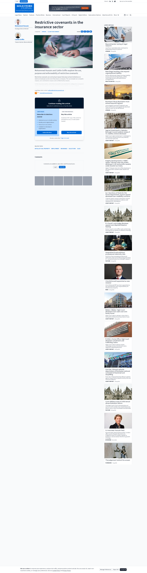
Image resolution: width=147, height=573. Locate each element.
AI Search (74, 15)
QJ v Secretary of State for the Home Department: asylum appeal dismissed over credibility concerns (117, 195)
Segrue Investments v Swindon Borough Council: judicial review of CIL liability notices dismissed (117, 132)
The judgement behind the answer (117, 460)
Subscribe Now (23, 1)
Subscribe (62, 167)
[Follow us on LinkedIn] (110, 1)
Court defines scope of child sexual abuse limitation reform (117, 402)
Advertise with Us (107, 15)
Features (31, 15)
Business (48, 15)
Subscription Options (94, 15)
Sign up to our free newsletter (126, 1)
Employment (55, 149)
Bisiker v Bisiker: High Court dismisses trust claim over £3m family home (116, 312)
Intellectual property (42, 149)
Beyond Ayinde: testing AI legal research (116, 45)
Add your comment (54, 31)
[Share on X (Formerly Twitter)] (85, 31)
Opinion (25, 15)
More (115, 15)
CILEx (78, 149)
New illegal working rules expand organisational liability (117, 72)
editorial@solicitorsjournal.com (56, 90)
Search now (85, 8)
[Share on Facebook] (88, 31)
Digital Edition (83, 15)
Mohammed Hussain (22, 26)
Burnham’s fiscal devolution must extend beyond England (117, 102)
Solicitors (72, 149)
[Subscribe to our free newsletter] (115, 1)
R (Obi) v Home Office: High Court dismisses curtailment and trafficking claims (117, 341)
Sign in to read (65, 138)
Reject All (115, 569)
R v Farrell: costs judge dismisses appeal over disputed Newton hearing (116, 225)
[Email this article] (90, 31)
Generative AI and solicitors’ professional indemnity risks (115, 253)
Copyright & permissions (46, 93)
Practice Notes (40, 15)
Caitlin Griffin (19, 39)
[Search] (130, 15)
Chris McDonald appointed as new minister (117, 282)
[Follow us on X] (112, 1)
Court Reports (66, 15)
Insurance (64, 149)
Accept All (123, 569)
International (56, 15)
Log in (55, 167)
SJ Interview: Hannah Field (114, 430)
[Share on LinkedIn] (82, 31)
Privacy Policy (67, 571)
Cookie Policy (56, 571)
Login (17, 1)
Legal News (18, 15)
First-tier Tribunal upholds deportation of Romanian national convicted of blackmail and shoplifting (117, 372)
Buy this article (71, 132)
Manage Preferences (105, 569)
